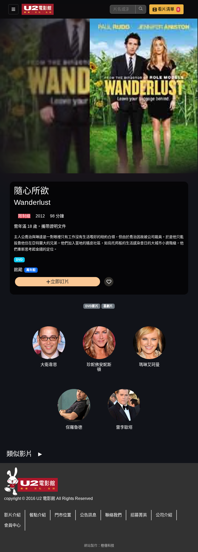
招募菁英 (138, 515)
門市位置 (63, 515)
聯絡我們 (113, 515)
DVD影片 (91, 306)
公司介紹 (164, 515)
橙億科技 (107, 545)
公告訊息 (88, 515)
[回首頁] (38, 9)
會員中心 (12, 525)
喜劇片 (108, 306)
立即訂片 (60, 281)
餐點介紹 (37, 515)
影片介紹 (12, 515)
